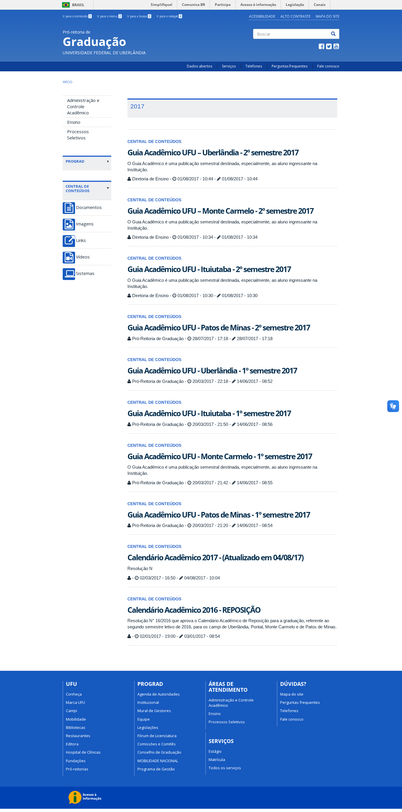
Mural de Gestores (154, 710)
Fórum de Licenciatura (157, 735)
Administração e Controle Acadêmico (83, 106)
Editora (72, 744)
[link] (87, 161)
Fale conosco (328, 66)
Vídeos (83, 257)
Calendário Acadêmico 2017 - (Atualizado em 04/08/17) (215, 557)
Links (81, 240)
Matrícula (217, 759)
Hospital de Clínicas (83, 752)
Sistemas (85, 273)
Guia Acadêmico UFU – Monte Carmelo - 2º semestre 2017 (220, 210)
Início (67, 82)
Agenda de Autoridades (158, 694)
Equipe (143, 719)
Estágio (215, 751)
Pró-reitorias (77, 769)
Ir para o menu (109, 16)
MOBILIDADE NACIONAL (157, 760)
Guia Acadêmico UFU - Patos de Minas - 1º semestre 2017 (218, 514)
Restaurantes (78, 735)
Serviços (229, 66)
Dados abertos (199, 66)
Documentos (89, 207)
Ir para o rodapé (169, 16)
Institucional (148, 702)
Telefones (253, 66)
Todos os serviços (225, 767)
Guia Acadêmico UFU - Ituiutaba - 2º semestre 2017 (209, 269)
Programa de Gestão (156, 769)
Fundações (76, 760)
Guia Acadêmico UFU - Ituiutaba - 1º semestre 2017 (209, 413)
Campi (71, 710)
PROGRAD (75, 161)
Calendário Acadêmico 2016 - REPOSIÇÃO (193, 610)
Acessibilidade (262, 16)
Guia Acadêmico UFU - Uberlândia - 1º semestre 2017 (212, 370)
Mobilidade (76, 719)
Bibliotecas (75, 727)
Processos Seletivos (78, 135)
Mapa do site (327, 16)
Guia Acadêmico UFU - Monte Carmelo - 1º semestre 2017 (219, 456)
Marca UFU (75, 702)
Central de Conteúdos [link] (77, 188)
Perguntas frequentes (290, 66)
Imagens (85, 224)
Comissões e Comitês (156, 744)
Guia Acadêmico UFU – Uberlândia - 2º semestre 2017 (212, 152)
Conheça (74, 694)
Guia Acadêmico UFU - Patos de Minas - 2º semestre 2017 (218, 327)
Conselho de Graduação (159, 752)
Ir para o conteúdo (77, 16)
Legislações (147, 727)
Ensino (73, 122)
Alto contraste (295, 16)
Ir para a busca (138, 16)
